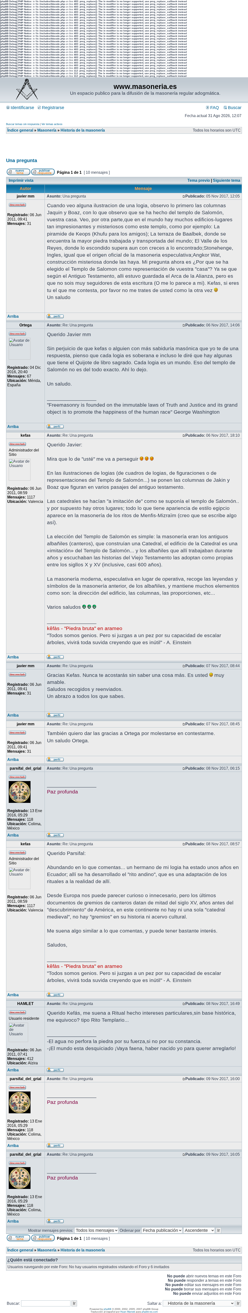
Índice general (20, 130)
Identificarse (21, 107)
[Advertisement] (94, 147)
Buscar (234, 107)
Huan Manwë (127, 1311)
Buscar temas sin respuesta (22, 124)
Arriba (13, 316)
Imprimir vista (21, 180)
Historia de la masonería (83, 130)
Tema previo (198, 180)
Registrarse (52, 107)
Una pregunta (21, 160)
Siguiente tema (226, 180)
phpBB (107, 1309)
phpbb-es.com (150, 1311)
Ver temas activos (51, 124)
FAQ (214, 107)
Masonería (46, 130)
